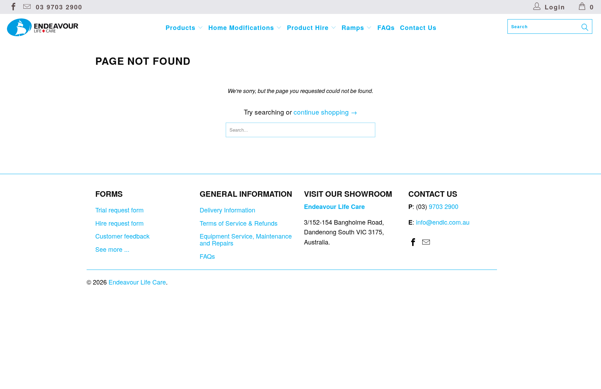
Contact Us (418, 27)
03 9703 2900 (59, 6)
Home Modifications (242, 27)
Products (182, 27)
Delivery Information (227, 209)
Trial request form (119, 209)
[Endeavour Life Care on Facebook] (13, 6)
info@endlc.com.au (443, 221)
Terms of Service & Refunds (239, 222)
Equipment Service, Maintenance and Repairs (246, 239)
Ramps (354, 27)
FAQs (386, 27)
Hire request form (119, 222)
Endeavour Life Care (137, 281)
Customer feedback (122, 235)
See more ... (112, 249)
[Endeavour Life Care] (51, 27)
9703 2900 (443, 206)
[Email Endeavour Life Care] (26, 6)
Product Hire (309, 27)
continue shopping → (325, 111)
